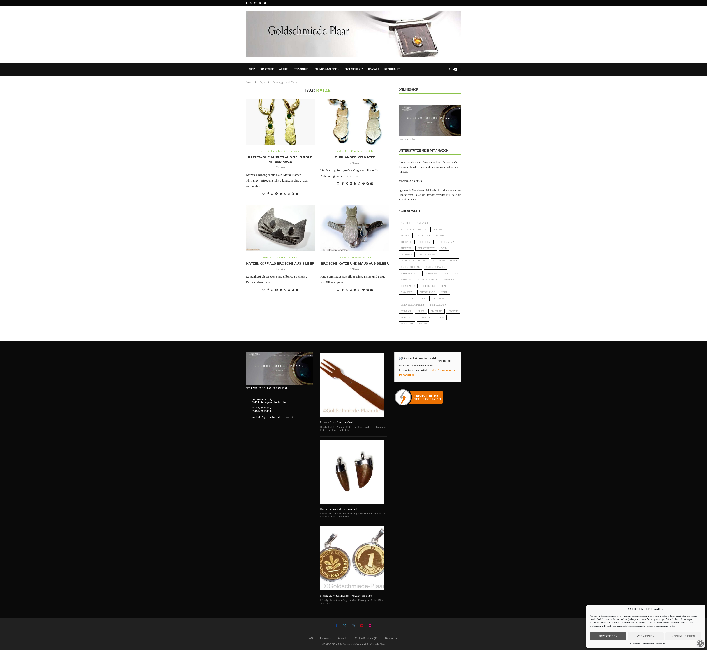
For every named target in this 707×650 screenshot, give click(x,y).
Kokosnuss (450, 280)
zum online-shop (407, 139)
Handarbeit (431, 273)
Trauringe (407, 317)
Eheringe (406, 248)
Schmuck (406, 311)
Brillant (438, 229)
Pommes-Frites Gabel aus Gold (336, 422)
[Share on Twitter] (272, 193)
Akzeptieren (608, 636)
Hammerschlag (409, 273)
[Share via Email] (297, 193)
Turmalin (424, 317)
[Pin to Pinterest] (276, 193)
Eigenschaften (426, 248)
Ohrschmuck (408, 286)
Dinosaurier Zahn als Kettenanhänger (339, 509)
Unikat (440, 317)
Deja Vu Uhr (423, 236)
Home (249, 82)
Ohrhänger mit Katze (355, 157)
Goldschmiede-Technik (414, 261)
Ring (424, 298)
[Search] (449, 69)
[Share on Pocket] (289, 193)
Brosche (405, 236)
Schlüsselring (438, 305)
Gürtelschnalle (435, 267)
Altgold (406, 223)
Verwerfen (646, 636)
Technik (453, 311)
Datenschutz (648, 643)
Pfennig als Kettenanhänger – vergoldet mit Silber (346, 595)
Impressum (660, 643)
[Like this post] (263, 193)
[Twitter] (251, 3)
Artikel (284, 69)
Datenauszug (391, 638)
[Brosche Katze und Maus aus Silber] (354, 228)
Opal (443, 286)
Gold (444, 248)
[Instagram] (255, 3)
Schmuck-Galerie (326, 69)
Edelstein (406, 242)
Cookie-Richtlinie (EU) (367, 638)
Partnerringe (427, 292)
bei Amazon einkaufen (410, 181)
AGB (311, 638)
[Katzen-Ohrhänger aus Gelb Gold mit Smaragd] (280, 122)
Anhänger (422, 223)
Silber (420, 311)
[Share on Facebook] (268, 193)
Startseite (267, 69)
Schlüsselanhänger (412, 305)
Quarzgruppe (408, 298)
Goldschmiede (427, 254)
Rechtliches (392, 69)
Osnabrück (407, 292)
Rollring (439, 298)
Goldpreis (406, 254)
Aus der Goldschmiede (413, 229)
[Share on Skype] (293, 193)
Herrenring (451, 273)
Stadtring (436, 311)
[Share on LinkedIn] (281, 193)
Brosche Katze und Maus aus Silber (355, 263)
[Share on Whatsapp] (285, 193)
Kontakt (373, 69)
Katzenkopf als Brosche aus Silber (280, 263)
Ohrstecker (428, 286)
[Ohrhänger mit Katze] (354, 122)
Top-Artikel (301, 69)
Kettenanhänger (427, 280)
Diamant (441, 236)
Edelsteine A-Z (354, 69)
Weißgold (407, 324)
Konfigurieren (683, 636)
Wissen (423, 324)
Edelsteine (425, 242)
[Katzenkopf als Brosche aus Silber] (280, 228)
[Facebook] (246, 3)
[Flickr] (265, 3)
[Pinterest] (260, 3)
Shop (252, 69)
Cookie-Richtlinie (633, 643)
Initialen (406, 280)
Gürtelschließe (410, 267)
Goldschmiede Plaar (445, 261)
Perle (444, 292)
